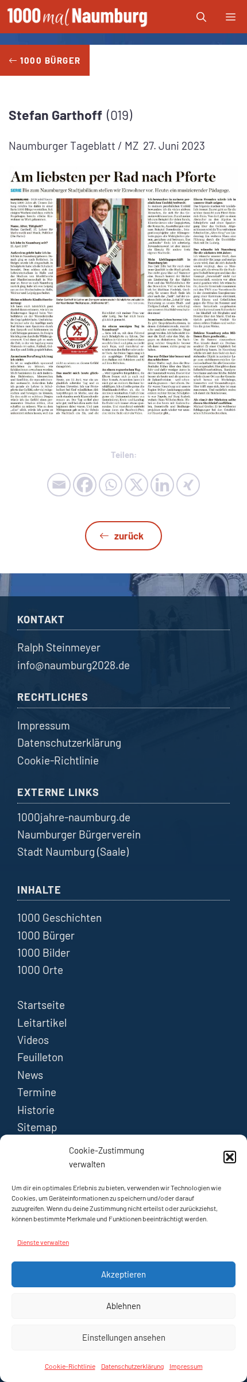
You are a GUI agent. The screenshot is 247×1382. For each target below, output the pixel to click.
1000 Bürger (46, 935)
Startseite (41, 1004)
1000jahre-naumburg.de (73, 817)
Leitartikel (42, 1022)
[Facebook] (85, 484)
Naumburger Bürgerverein (79, 834)
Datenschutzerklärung (132, 1366)
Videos (33, 1039)
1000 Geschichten (59, 917)
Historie (36, 1109)
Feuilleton (40, 1056)
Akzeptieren (123, 1274)
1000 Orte (40, 969)
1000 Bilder (43, 952)
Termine (36, 1091)
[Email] (59, 484)
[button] (230, 1157)
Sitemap (37, 1126)
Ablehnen (123, 1306)
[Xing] (188, 484)
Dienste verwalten (43, 1242)
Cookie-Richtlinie (70, 1366)
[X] (136, 484)
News (30, 1074)
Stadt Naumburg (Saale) (73, 851)
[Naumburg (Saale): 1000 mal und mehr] (78, 16)
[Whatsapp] (110, 484)
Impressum (186, 1366)
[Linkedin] (162, 484)
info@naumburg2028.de (73, 664)
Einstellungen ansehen (123, 1337)
